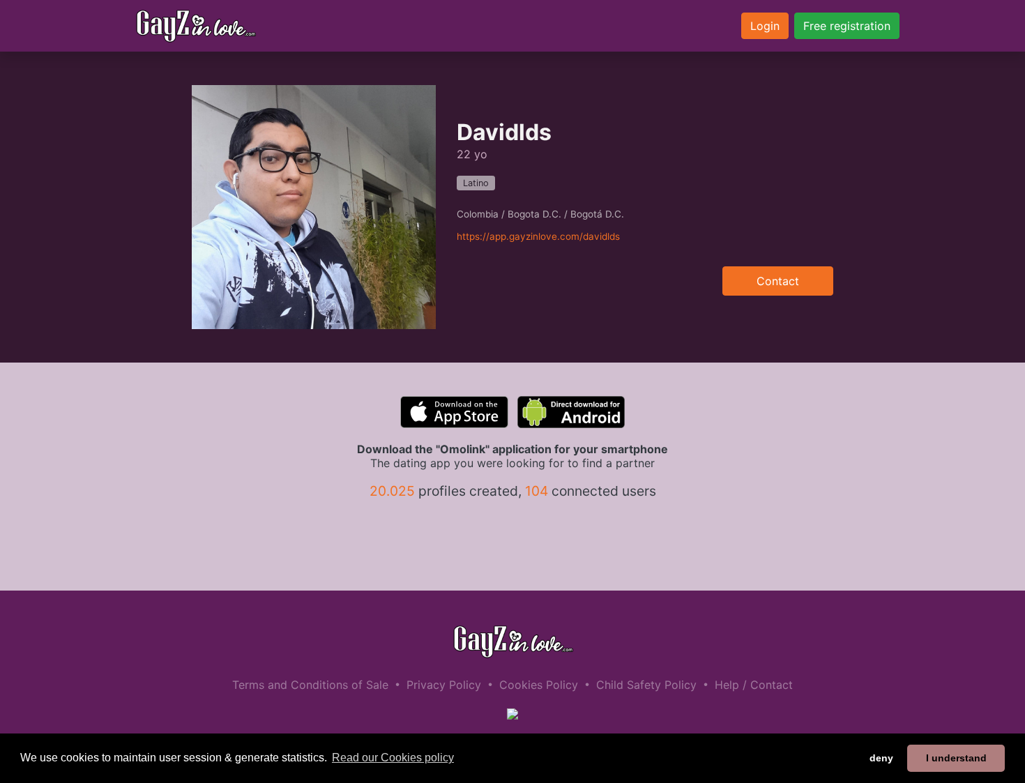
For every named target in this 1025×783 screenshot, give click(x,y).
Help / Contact (754, 685)
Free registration (846, 26)
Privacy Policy (444, 685)
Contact (778, 281)
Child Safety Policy (646, 685)
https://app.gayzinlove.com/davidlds (538, 236)
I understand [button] (956, 757)
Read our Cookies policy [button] (393, 757)
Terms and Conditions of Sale (310, 685)
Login (765, 26)
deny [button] (881, 757)
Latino (476, 183)
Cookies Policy (538, 685)
